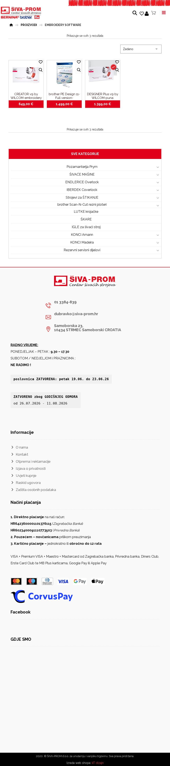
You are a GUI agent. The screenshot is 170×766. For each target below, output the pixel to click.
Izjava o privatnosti (31, 468)
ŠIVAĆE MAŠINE (82, 174)
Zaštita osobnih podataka (36, 490)
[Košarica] (153, 13)
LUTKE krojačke (86, 212)
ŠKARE (86, 219)
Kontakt (22, 454)
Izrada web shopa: (79, 763)
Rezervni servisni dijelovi (82, 250)
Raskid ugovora (28, 483)
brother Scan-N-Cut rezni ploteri (82, 205)
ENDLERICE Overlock (82, 182)
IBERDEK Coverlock (82, 190)
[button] (83, 305)
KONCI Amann (82, 235)
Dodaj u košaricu (28, 104)
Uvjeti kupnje (26, 475)
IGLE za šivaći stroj (86, 227)
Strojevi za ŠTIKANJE (82, 197)
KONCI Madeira (82, 242)
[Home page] (11, 24)
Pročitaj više (66, 104)
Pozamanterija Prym (82, 167)
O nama (22, 447)
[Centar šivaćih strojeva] (21, 12)
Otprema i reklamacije (33, 461)
